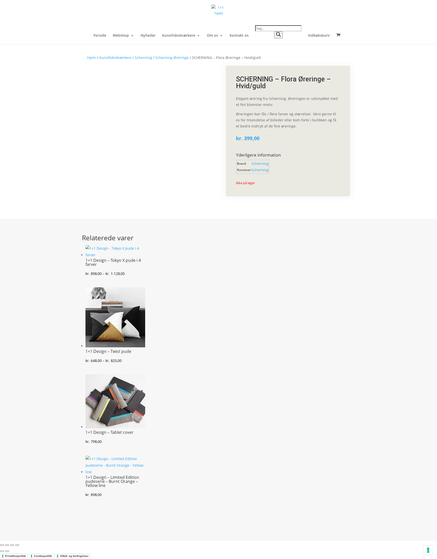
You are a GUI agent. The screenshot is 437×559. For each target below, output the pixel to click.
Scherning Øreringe (172, 57)
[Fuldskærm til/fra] (7, 545)
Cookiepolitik (43, 556)
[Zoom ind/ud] (2, 545)
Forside (100, 36)
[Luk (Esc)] (17, 545)
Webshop (121, 36)
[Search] (278, 34)
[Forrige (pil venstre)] (2, 551)
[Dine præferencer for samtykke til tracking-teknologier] (428, 550)
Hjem (91, 57)
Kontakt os (239, 36)
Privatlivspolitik (15, 556)
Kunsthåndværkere (178, 36)
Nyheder (148, 36)
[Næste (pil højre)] (7, 551)
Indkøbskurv (319, 36)
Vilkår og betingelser (74, 556)
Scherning (143, 57)
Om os (212, 36)
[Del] (12, 545)
